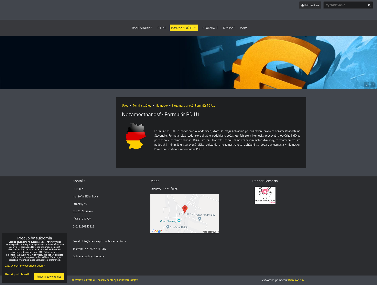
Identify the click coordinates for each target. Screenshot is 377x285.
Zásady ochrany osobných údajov (118, 280)
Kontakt (229, 28)
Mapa (243, 28)
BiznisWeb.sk (296, 280)
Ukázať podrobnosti (17, 274)
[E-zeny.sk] (265, 203)
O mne (161, 28)
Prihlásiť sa (311, 5)
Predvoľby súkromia (83, 280)
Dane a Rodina (142, 28)
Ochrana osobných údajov (88, 256)
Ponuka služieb (182, 28)
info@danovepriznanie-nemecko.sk (104, 241)
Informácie (210, 28)
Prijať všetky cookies (49, 276)
